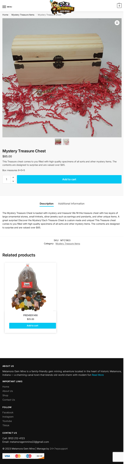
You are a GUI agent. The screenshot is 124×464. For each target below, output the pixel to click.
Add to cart (69, 179)
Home (5, 15)
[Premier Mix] (30, 287)
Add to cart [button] (32, 325)
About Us (7, 391)
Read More (98, 374)
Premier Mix (30, 315)
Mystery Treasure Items (22, 15)
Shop (5, 395)
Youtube (7, 421)
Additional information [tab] (71, 203)
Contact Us (8, 399)
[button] (119, 5)
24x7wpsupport (59, 448)
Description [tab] (47, 203)
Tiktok (5, 425)
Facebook (7, 412)
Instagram (8, 416)
